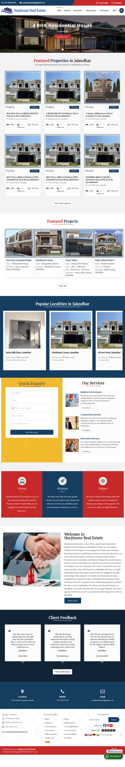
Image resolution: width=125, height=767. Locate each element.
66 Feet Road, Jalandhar (109, 352)
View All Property (62, 203)
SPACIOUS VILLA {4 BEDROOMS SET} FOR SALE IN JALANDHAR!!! (22, 114)
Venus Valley (71, 260)
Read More (23, 650)
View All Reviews (62, 671)
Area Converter (70, 730)
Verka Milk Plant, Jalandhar (18, 352)
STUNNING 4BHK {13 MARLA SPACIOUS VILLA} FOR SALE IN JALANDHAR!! (99, 179)
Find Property (91, 10)
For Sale (34, 107)
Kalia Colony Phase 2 (105, 260)
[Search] (121, 10)
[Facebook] (104, 725)
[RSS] (47, 741)
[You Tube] (111, 725)
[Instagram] (107, 725)
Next (119, 341)
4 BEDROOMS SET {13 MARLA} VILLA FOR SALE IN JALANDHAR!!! (62, 114)
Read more (72, 600)
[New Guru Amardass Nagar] (19, 243)
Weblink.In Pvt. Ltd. (30, 752)
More (115, 10)
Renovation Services (90, 438)
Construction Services (91, 414)
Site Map (67, 738)
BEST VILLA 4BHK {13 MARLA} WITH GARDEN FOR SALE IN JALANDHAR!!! (22, 178)
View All (62, 286)
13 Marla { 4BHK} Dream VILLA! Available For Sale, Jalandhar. (99, 114)
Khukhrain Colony (44, 260)
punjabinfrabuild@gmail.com (33, 2)
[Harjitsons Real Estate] (23, 10)
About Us (67, 10)
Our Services (77, 10)
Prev (6, 341)
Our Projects (104, 10)
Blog (47, 719)
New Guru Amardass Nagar (18, 260)
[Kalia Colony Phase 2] (108, 243)
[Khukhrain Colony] (49, 243)
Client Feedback (70, 734)
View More (12, 365)
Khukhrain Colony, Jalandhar (65, 352)
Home (59, 10)
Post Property (50, 726)
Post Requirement (71, 726)
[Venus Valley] (79, 243)
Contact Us (49, 738)
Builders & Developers (91, 392)
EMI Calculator (51, 734)
